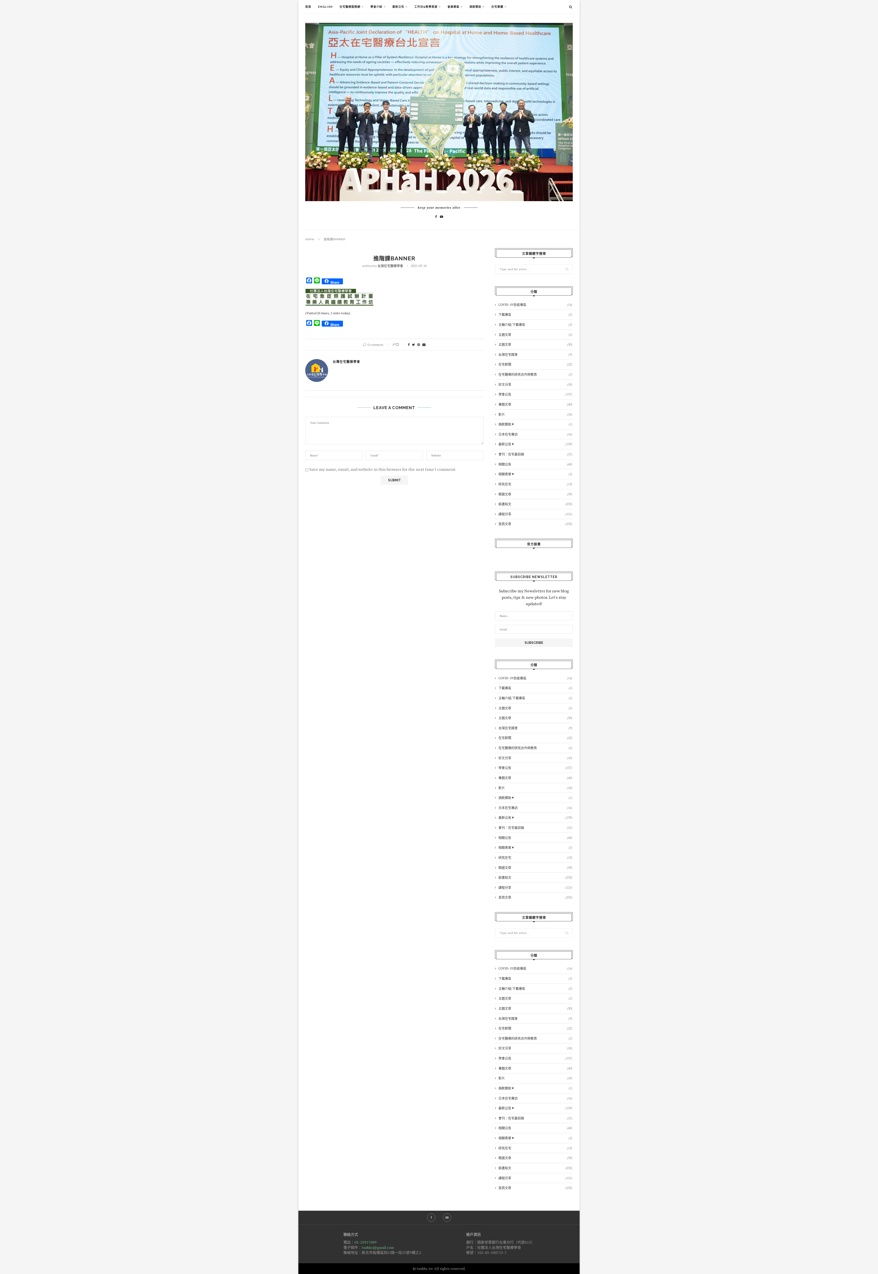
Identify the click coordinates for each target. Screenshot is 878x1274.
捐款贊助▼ (535, 424)
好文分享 (535, 384)
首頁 (308, 6)
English (325, 6)
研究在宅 (535, 484)
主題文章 (535, 334)
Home (309, 239)
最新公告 (398, 6)
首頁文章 (535, 524)
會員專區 (453, 6)
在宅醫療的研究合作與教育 (535, 374)
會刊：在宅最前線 (535, 454)
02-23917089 (365, 1242)
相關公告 (535, 464)
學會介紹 (376, 6)
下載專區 (535, 314)
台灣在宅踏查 (535, 354)
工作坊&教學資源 (425, 6)
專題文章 (535, 404)
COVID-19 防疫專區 (535, 304)
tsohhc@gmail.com (378, 1247)
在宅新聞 (535, 364)
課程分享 (535, 514)
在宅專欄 (497, 6)
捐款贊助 (475, 6)
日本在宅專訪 (535, 434)
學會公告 (535, 394)
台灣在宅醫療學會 (390, 266)
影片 (535, 414)
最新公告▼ (535, 444)
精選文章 (535, 494)
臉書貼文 (535, 504)
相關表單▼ (535, 474)
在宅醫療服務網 (350, 6)
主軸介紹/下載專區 (535, 324)
